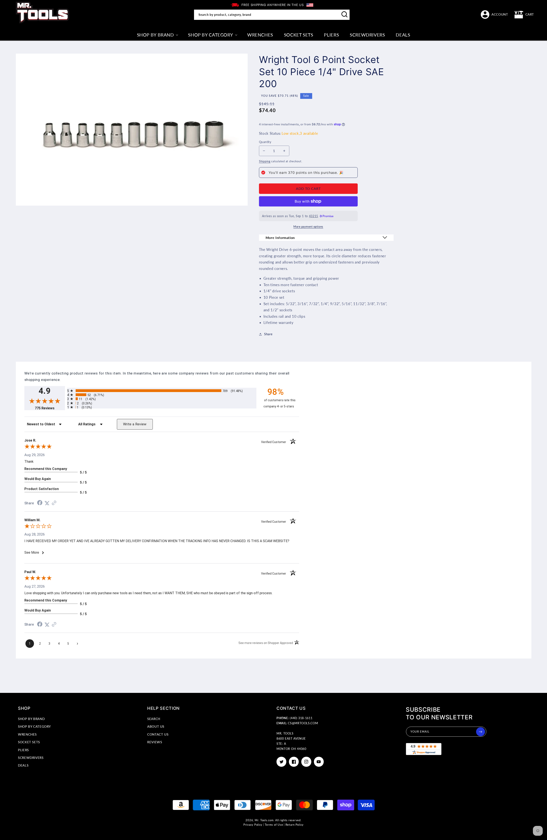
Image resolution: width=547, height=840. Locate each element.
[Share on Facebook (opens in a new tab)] (39, 503)
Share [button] (268, 334)
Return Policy (294, 824)
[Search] (345, 14)
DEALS (23, 765)
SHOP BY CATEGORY (34, 726)
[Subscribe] (480, 731)
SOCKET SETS (29, 742)
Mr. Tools (261, 820)
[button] (524, 14)
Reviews (154, 742)
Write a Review (135, 424)
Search (153, 719)
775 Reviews (50, 408)
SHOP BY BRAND (31, 719)
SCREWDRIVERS (31, 758)
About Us (155, 726)
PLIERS (23, 750)
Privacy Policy (252, 824)
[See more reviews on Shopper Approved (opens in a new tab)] (54, 503)
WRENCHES (27, 734)
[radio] (161, 390)
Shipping (265, 161)
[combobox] (272, 15)
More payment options (308, 226)
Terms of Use (274, 824)
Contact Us (157, 734)
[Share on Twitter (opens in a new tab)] (47, 503)
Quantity (265, 142)
